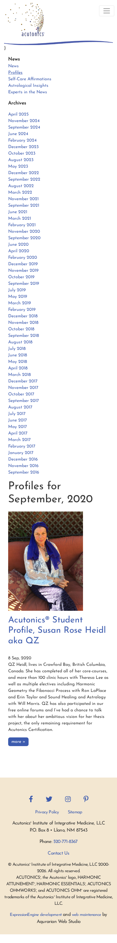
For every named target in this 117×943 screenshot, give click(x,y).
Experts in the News (27, 92)
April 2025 (18, 114)
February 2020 (22, 257)
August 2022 (21, 186)
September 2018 (23, 336)
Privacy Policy (47, 812)
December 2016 (23, 459)
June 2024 (18, 134)
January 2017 (20, 453)
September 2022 (24, 179)
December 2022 (23, 173)
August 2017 (20, 407)
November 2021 (23, 199)
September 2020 (24, 238)
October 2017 (21, 394)
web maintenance (86, 915)
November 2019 (23, 270)
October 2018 (21, 329)
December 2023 (23, 147)
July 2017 (17, 414)
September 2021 (23, 205)
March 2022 (20, 192)
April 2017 (17, 433)
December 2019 (23, 264)
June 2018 (17, 355)
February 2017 (21, 446)
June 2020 (18, 244)
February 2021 (22, 225)
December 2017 (23, 381)
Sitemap (75, 812)
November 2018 (23, 323)
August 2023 (20, 160)
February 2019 (22, 310)
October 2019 (21, 277)
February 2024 (22, 140)
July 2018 (17, 349)
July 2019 (17, 290)
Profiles (15, 73)
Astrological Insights (28, 86)
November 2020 (24, 231)
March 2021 (19, 218)
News (13, 66)
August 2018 (20, 342)
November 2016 (23, 466)
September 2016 (23, 472)
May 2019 (17, 297)
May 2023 (18, 166)
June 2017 (17, 420)
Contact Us (58, 853)
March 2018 (19, 375)
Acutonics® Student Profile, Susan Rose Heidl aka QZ (57, 630)
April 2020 (18, 251)
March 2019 (19, 303)
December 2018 (23, 316)
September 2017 (23, 401)
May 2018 (17, 362)
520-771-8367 (65, 841)
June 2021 (17, 212)
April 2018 (17, 368)
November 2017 (23, 388)
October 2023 (21, 153)
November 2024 (24, 121)
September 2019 (23, 284)
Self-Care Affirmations (29, 79)
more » (18, 742)
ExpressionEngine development (35, 915)
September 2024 (24, 127)
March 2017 (19, 440)
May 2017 (17, 427)
